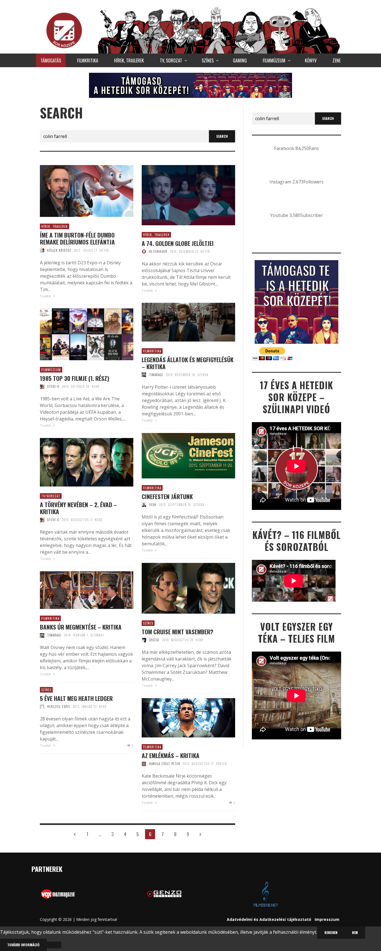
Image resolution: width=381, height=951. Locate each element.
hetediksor (158, 251)
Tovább (46, 296)
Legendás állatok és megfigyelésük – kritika (187, 363)
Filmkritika (152, 351)
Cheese (154, 640)
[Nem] (54, 945)
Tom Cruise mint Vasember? (177, 631)
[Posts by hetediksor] (144, 251)
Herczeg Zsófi (58, 706)
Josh (152, 504)
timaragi (156, 374)
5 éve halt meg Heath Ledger (76, 698)
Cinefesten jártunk (167, 496)
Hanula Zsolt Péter (164, 763)
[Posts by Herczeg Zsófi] (42, 706)
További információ (23, 944)
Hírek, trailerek (54, 226)
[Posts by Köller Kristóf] (42, 250)
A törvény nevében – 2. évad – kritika (78, 508)
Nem (355, 932)
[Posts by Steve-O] (42, 386)
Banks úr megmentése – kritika (81, 626)
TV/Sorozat (50, 496)
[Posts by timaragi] (144, 374)
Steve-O (53, 386)
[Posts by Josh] (144, 504)
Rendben (330, 932)
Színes (148, 623)
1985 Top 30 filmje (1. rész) (74, 378)
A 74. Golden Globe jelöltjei (178, 243)
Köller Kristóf (59, 250)
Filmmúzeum (51, 369)
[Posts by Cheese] (144, 640)
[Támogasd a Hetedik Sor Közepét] (190, 85)
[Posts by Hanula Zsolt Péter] (144, 763)
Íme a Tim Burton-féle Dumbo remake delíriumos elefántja (77, 238)
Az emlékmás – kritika (170, 755)
